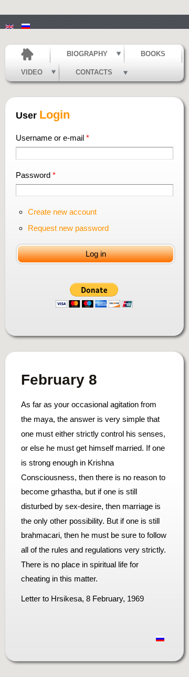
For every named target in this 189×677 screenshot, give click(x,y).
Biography (87, 54)
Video (32, 72)
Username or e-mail (52, 137)
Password (36, 175)
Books (153, 54)
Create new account (62, 211)
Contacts (94, 72)
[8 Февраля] (26, 21)
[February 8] (9, 21)
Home (27, 54)
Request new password (68, 228)
